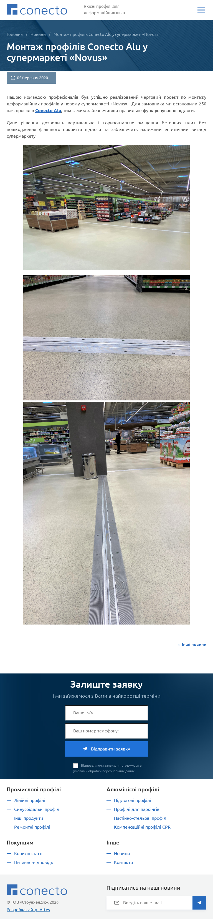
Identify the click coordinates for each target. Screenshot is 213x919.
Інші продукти (28, 818)
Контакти (123, 862)
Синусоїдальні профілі (37, 809)
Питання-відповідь (33, 862)
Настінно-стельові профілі (141, 818)
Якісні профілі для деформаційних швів (104, 9)
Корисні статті (28, 853)
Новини (38, 34)
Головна (15, 34)
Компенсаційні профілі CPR (142, 826)
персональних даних (118, 771)
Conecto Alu (48, 110)
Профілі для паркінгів (136, 809)
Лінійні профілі (29, 800)
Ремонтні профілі (32, 826)
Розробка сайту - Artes (28, 909)
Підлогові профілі (132, 800)
